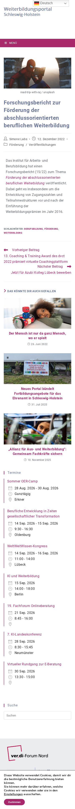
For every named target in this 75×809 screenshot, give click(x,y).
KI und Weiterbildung (23, 576)
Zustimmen (14, 802)
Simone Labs (18, 139)
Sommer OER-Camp (22, 481)
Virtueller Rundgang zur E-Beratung (34, 664)
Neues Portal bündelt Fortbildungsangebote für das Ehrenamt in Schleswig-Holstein (37, 393)
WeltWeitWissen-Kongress (27, 546)
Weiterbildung (13, 233)
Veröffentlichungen (42, 144)
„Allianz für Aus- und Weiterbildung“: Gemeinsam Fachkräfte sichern (37, 451)
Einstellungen (13, 794)
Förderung (16, 144)
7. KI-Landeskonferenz (24, 634)
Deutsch (46, 3)
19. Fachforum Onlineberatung (31, 606)
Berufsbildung (33, 229)
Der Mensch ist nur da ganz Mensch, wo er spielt (37, 335)
